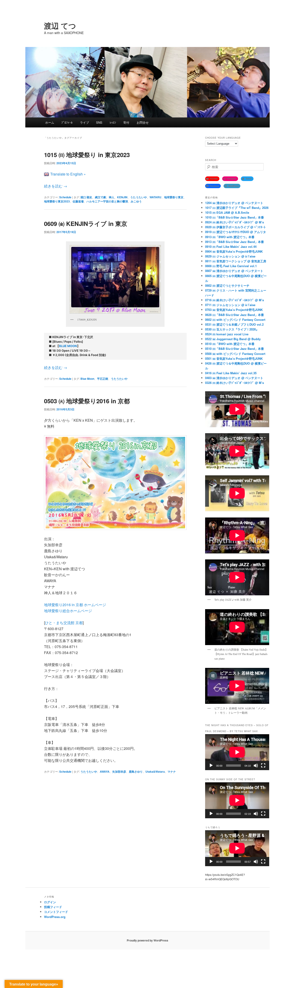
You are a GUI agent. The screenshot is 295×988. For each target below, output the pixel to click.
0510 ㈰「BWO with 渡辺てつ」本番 (229, 344)
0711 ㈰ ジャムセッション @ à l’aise (230, 305)
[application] (237, 752)
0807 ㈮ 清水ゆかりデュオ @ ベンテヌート (234, 271)
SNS (99, 122)
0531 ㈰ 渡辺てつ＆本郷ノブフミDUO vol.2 (234, 324)
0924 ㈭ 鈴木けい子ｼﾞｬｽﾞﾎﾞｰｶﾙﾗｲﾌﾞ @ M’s (234, 222)
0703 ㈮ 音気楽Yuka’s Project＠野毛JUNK (234, 309)
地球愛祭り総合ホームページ (68, 610)
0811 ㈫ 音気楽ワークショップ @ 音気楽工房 (235, 261)
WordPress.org (54, 917)
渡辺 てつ (60, 25)
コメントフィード (56, 911)
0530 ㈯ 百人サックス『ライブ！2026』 (232, 329)
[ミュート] (256, 765)
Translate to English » (68, 174)
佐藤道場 (78, 201)
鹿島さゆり (136, 771)
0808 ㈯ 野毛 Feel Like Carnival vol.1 (231, 266)
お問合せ (143, 122)
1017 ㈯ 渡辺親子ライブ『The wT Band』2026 (236, 207)
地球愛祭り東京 (173, 197)
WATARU (155, 197)
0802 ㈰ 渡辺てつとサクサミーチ (227, 285)
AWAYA (104, 771)
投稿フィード (53, 907)
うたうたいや (138, 197)
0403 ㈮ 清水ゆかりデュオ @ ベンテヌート (234, 378)
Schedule (65, 197)
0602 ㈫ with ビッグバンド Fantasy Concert (235, 319)
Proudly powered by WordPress (147, 940)
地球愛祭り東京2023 (57, 201)
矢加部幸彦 (119, 771)
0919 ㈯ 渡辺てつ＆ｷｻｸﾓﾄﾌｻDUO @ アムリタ (235, 232)
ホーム (49, 122)
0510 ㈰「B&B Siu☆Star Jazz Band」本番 (234, 348)
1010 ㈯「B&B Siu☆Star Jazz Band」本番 (234, 217)
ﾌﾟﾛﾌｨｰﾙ (67, 122)
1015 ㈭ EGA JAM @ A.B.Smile (227, 212)
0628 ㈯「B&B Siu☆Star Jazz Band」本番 (234, 315)
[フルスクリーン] (263, 765)
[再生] (211, 765)
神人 (111, 197)
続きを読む (55, 186)
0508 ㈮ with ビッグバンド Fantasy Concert (235, 353)
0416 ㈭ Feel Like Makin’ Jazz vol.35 (231, 373)
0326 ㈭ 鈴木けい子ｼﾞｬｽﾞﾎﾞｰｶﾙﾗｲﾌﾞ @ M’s (234, 382)
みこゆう (136, 201)
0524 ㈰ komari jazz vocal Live (226, 334)
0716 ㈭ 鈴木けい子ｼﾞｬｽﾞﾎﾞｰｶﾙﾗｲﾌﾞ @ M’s (234, 300)
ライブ (84, 122)
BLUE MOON (68, 346)
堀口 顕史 (86, 197)
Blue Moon (87, 379)
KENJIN (122, 197)
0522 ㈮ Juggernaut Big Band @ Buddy (233, 339)
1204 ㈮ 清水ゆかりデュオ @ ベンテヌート (234, 203)
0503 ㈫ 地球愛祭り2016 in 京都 (87, 401)
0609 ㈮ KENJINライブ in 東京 (85, 223)
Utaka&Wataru (155, 771)
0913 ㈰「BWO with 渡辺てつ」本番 (229, 237)
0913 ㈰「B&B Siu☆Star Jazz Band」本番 (234, 242)
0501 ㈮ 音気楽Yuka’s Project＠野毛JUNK (234, 358)
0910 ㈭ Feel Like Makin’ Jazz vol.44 (231, 246)
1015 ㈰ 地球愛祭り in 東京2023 (87, 154)
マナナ (172, 771)
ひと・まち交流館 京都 (64, 622)
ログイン (50, 902)
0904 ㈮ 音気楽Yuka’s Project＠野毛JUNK (234, 251)
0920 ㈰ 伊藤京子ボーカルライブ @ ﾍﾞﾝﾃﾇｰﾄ (235, 227)
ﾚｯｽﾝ (113, 122)
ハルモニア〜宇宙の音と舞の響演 (107, 201)
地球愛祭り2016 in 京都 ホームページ (75, 604)
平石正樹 (102, 379)
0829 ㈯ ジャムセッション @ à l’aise (230, 256)
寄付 (126, 122)
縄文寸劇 (100, 197)
